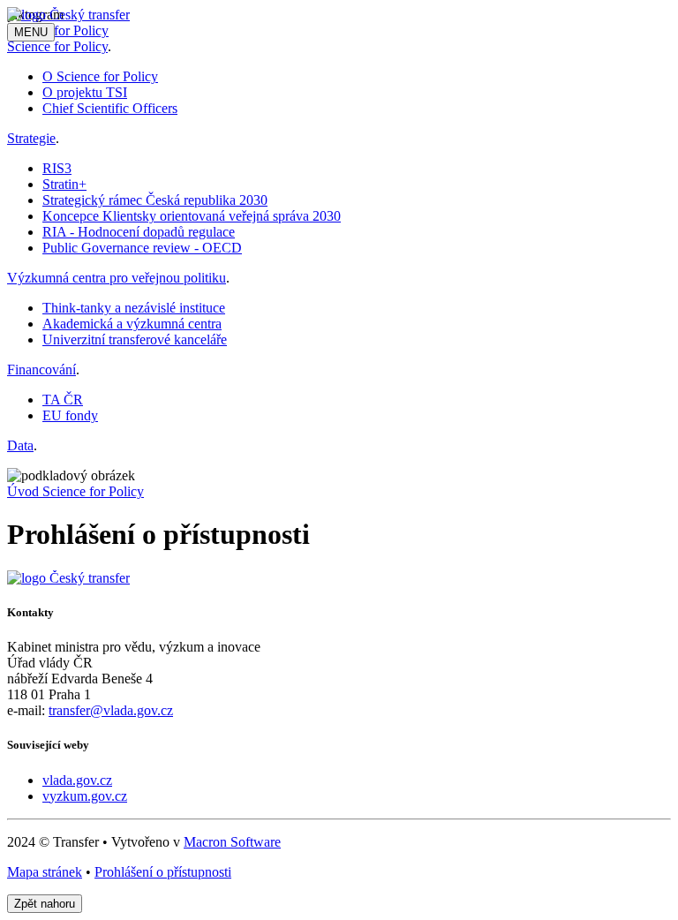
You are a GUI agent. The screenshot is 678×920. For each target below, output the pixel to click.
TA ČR (62, 399)
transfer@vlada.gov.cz (111, 710)
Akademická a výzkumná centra (132, 323)
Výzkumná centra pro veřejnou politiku (116, 277)
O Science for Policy (100, 76)
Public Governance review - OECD (142, 247)
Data (20, 445)
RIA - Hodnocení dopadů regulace (138, 231)
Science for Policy (57, 46)
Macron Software (232, 841)
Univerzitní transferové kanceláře (134, 339)
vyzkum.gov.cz (84, 795)
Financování (41, 369)
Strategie (31, 138)
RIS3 (57, 168)
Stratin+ (64, 184)
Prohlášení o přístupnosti (162, 871)
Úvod (24, 491)
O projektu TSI (84, 92)
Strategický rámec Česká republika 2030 (154, 199)
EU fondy (70, 415)
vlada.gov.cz (77, 780)
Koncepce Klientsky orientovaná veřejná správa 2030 (191, 215)
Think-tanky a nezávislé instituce (133, 307)
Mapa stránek (44, 871)
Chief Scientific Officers (109, 108)
